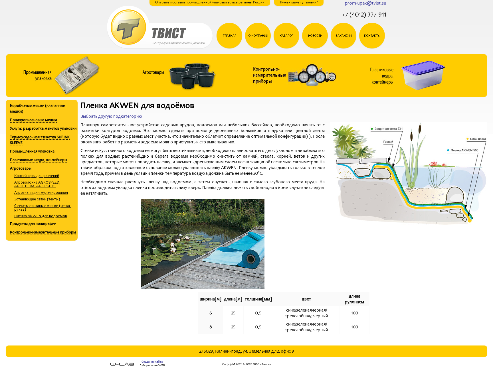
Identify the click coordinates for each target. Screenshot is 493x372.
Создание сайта (152, 361)
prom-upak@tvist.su (365, 3)
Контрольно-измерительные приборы (43, 232)
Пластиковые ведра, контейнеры (38, 159)
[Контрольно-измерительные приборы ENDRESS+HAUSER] (293, 95)
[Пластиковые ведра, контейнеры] (408, 95)
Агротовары (20, 168)
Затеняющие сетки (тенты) (37, 199)
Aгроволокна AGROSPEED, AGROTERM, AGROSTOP (37, 184)
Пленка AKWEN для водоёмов (40, 216)
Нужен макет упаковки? (299, 2)
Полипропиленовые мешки (33, 119)
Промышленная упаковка (32, 151)
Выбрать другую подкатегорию (111, 116)
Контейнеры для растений (36, 175)
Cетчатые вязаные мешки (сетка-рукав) (42, 207)
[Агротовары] (178, 95)
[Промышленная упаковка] (63, 95)
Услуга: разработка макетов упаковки (43, 128)
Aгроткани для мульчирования (41, 192)
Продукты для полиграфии (33, 223)
